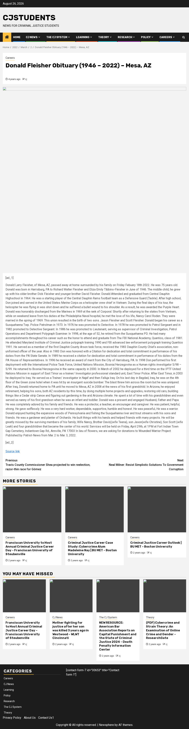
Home (16, 37)
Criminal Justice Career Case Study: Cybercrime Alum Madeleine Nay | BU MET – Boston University (92, 548)
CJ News (31, 37)
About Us (30, 717)
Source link (13, 451)
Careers (165, 37)
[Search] (183, 37)
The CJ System (56, 37)
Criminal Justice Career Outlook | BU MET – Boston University (156, 544)
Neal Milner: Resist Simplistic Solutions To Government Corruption (146, 465)
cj (26, 79)
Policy (146, 37)
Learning (82, 37)
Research (125, 37)
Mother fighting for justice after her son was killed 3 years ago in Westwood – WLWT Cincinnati (70, 630)
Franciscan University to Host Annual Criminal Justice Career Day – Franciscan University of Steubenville (30, 548)
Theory (103, 37)
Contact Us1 (46, 717)
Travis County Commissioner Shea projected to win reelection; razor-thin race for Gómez (48, 465)
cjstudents (29, 17)
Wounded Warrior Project (155, 431)
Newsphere (106, 725)
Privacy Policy (12, 717)
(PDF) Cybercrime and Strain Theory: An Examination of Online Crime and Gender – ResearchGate (163, 630)
